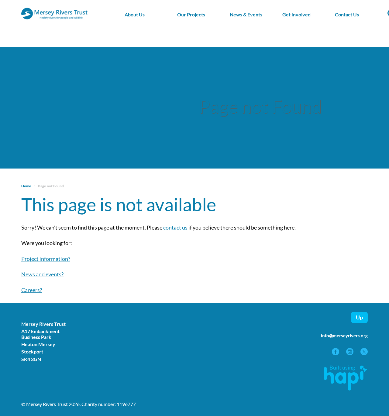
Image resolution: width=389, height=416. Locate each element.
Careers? (31, 290)
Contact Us (347, 14)
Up (359, 317)
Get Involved (296, 14)
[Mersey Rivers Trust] (73, 18)
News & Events (246, 14)
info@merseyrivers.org (344, 335)
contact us (175, 227)
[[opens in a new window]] (336, 353)
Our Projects (191, 14)
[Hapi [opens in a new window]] (345, 388)
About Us (135, 14)
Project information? (45, 258)
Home (26, 186)
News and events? (42, 274)
